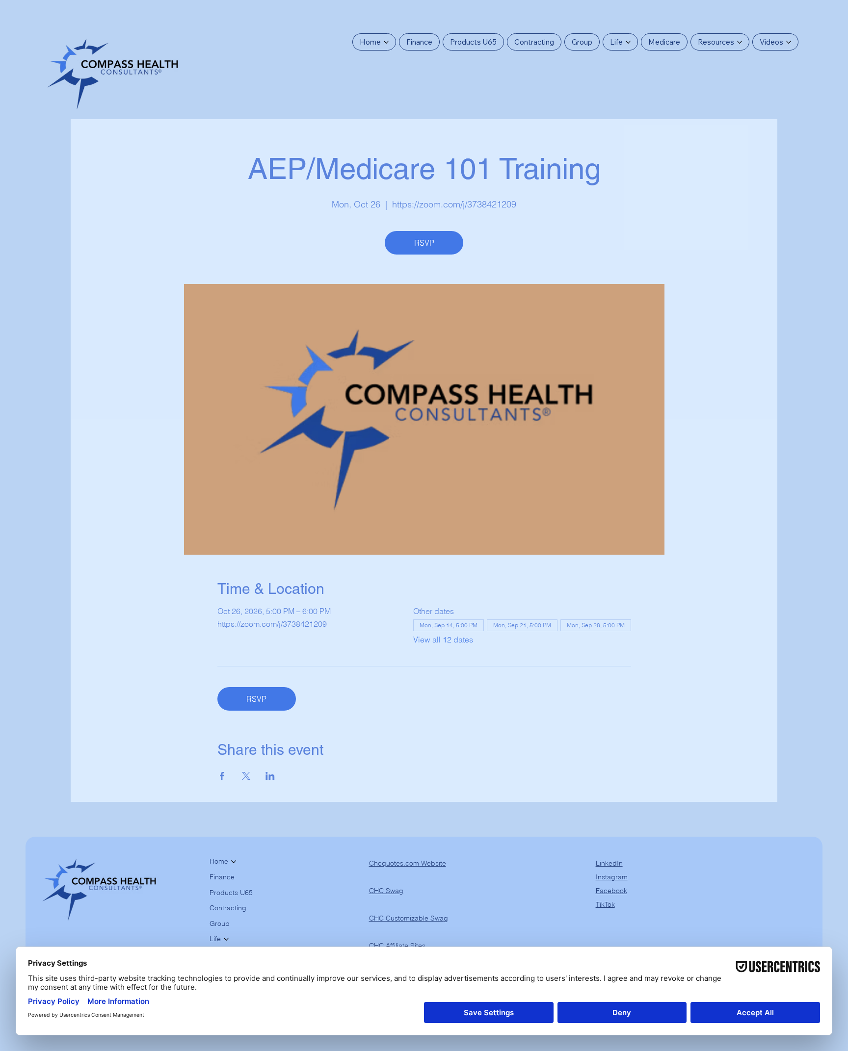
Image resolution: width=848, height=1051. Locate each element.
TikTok (605, 904)
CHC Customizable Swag (408, 918)
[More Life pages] (628, 42)
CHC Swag (386, 890)
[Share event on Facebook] (222, 776)
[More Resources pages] (739, 42)
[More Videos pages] (788, 42)
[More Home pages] (386, 42)
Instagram (612, 876)
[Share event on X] (246, 776)
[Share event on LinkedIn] (270, 776)
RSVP (424, 243)
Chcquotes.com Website (407, 863)
